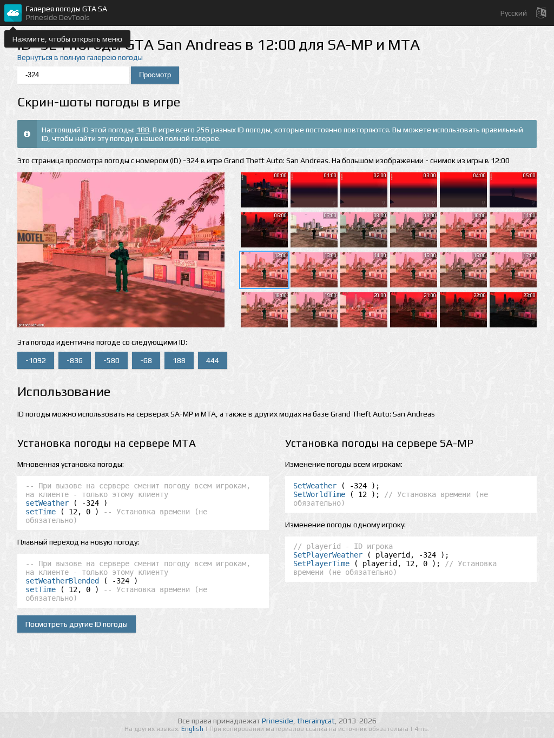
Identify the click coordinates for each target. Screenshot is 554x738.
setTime (40, 511)
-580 (111, 360)
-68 (146, 360)
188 (142, 129)
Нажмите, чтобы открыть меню (67, 39)
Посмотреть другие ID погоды (76, 624)
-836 (75, 360)
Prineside (277, 720)
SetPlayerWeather (327, 555)
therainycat (316, 720)
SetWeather (315, 485)
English (193, 729)
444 (212, 360)
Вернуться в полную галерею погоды (80, 57)
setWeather (47, 503)
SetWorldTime (319, 494)
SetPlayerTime (321, 563)
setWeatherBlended (62, 580)
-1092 (35, 360)
